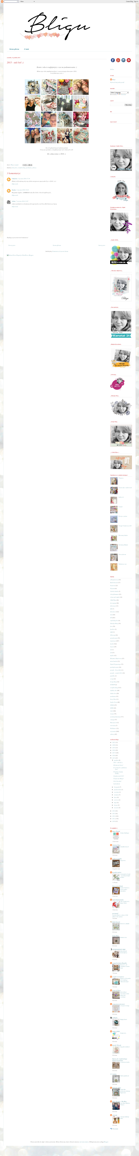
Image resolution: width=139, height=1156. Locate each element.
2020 (113, 745)
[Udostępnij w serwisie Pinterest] (31, 165)
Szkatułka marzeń (124, 846)
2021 (113, 742)
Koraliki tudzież (116, 872)
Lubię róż (121, 497)
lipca (115, 797)
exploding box (114, 620)
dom (13, 168)
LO (111, 653)
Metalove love (123, 937)
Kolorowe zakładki (124, 923)
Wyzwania (115, 1129)
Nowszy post (11, 245)
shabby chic (113, 690)
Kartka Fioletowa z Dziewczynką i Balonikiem (125, 889)
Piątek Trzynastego (115, 664)
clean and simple (115, 597)
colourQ (114, 1115)
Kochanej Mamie (123, 545)
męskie (112, 655)
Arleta (13, 201)
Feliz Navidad (117, 781)
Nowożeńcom (122, 554)
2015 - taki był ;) (118, 762)
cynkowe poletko (117, 859)
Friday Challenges (124, 833)
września (116, 792)
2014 (113, 811)
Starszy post (102, 245)
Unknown (14, 178)
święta (112, 714)
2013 (113, 813)
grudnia (116, 760)
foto (16, 168)
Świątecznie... (123, 1033)
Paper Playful (116, 831)
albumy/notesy (114, 580)
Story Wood (113, 699)
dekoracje (113, 606)
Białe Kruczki (114, 582)
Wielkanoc (113, 728)
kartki (111, 644)
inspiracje (113, 641)
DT (111, 618)
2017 (113, 753)
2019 (113, 748)
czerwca (116, 800)
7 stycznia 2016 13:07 (22, 201)
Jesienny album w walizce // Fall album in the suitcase (120, 915)
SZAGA (112, 705)
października (117, 789)
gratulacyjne (113, 638)
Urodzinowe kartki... (125, 1062)
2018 (113, 750)
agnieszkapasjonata (118, 900)
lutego (116, 805)
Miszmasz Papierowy (116, 658)
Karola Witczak (116, 1045)
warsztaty (112, 725)
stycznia (116, 808)
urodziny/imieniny (115, 717)
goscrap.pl (115, 913)
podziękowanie (114, 667)
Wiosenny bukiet (123, 535)
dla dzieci (113, 612)
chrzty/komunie (114, 594)
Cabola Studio (114, 591)
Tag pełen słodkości (125, 1047)
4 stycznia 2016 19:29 (22, 190)
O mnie (26, 49)
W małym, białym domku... (118, 772)
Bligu (113, 79)
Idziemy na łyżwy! (118, 765)
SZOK (111, 708)
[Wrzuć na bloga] (26, 165)
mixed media (113, 661)
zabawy (34, 168)
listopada (117, 787)
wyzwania (113, 731)
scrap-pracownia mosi (118, 1004)
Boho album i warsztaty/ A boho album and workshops (124, 994)
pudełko (112, 676)
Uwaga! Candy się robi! (125, 526)
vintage (112, 720)
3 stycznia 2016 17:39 (24, 178)
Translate (123, 94)
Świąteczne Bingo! (118, 778)
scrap (111, 679)
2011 (113, 819)
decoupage (113, 603)
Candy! (121, 507)
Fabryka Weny (114, 623)
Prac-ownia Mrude (117, 886)
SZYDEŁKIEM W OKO (118, 949)
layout (112, 647)
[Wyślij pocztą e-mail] (24, 165)
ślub (111, 711)
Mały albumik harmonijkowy (123, 951)
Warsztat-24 (113, 722)
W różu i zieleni (123, 516)
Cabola (114, 1074)
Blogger (106, 1142)
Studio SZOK (116, 1031)
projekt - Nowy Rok (115, 670)
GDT (111, 632)
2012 (113, 816)
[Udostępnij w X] (27, 165)
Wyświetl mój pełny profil (117, 82)
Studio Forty (113, 702)
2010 (113, 821)
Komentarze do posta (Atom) (60, 251)
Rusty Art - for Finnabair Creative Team (125, 966)
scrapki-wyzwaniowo (118, 977)
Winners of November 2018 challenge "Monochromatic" (125, 980)
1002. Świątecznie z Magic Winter (125, 902)
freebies (112, 629)
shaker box (113, 693)
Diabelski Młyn (116, 1088)
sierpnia (116, 795)
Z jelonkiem (116, 784)
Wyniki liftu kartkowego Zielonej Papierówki (125, 1091)
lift (111, 650)
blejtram (112, 588)
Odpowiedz (15, 184)
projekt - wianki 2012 (116, 673)
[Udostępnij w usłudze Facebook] (29, 165)
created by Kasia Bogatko (119, 963)
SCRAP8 (112, 685)
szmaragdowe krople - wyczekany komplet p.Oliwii (125, 875)
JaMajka (115, 1018)
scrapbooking (21, 168)
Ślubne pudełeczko (124, 1076)
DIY (111, 609)
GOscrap (112, 635)
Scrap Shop (113, 682)
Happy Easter (123, 1019)
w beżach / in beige (124, 1005)
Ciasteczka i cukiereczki (125, 488)
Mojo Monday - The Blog (119, 1101)
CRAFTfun (113, 600)
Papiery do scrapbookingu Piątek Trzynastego (119, 1059)
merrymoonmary (84, 1142)
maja (115, 802)
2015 (113, 758)
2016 (113, 755)
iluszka (14, 190)
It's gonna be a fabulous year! (120, 768)
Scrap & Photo (116, 990)
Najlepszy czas (123, 564)
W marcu (121, 478)
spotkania (29, 168)
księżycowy (122, 860)
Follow (112, 69)
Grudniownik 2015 (118, 776)
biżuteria (112, 585)
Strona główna (14, 49)
